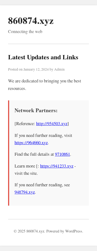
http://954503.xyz (51, 123)
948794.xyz (25, 192)
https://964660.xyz (31, 142)
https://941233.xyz (56, 166)
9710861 (62, 154)
